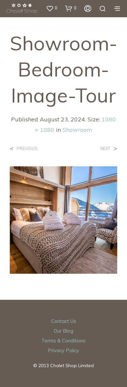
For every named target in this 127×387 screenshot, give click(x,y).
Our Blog (63, 331)
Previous (27, 148)
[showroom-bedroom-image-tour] (63, 219)
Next (105, 148)
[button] (51, 8)
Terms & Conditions (63, 341)
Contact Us (63, 321)
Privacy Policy (63, 350)
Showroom (77, 129)
